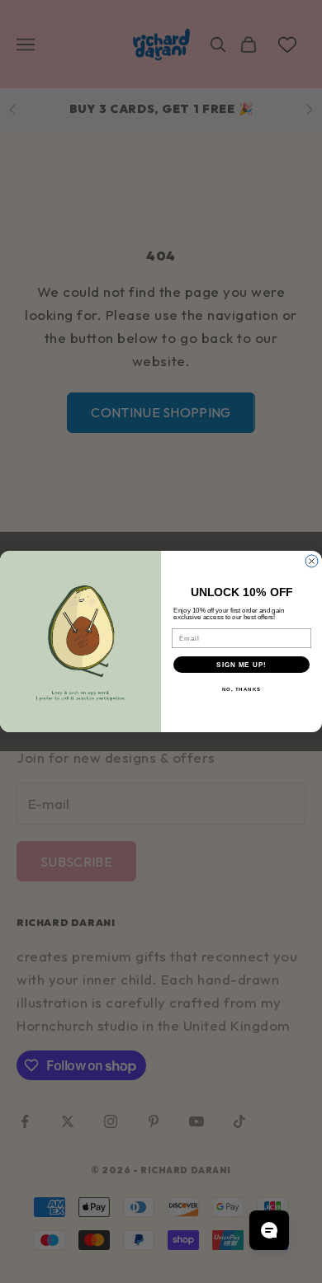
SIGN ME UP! (241, 665)
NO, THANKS (242, 690)
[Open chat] (269, 1230)
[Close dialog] (311, 561)
